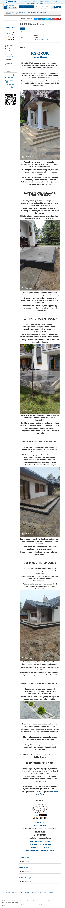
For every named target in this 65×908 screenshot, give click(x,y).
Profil (22, 29)
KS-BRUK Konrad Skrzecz (12, 27)
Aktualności (10, 81)
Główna (8, 892)
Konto (39, 892)
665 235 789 (10, 56)
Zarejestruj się (54, 1)
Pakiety (44, 892)
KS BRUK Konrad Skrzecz (13, 19)
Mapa (56, 29)
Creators (51, 892)
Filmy (9, 87)
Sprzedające (26, 6)
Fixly (41, 794)
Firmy (6, 7)
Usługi (14, 7)
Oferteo (55, 791)
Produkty (10, 7)
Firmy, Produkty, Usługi (23, 12)
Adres (27, 29)
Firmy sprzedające (10, 12)
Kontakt (33, 29)
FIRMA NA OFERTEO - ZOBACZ (40, 844)
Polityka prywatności (17, 892)
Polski (40, 2)
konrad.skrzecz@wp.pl (9, 55)
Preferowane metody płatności (44, 29)
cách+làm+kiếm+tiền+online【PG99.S (49, 8)
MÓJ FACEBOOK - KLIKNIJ (40, 841)
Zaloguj (47, 1)
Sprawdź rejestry (45, 39)
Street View (24, 32)
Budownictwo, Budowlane (38, 12)
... (59, 7)
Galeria (10, 84)
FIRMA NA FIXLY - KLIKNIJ (40, 847)
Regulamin (27, 892)
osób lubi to (10, 47)
